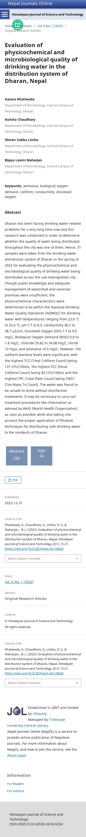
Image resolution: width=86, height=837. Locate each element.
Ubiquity (39, 713)
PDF (14, 480)
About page (16, 755)
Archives (26, 26)
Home (9, 26)
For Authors (15, 791)
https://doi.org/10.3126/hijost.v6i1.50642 (34, 549)
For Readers (15, 784)
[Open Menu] (5, 14)
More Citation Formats (24, 558)
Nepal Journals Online (30, 3)
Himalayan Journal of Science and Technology (47, 14)
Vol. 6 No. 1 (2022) (50, 26)
